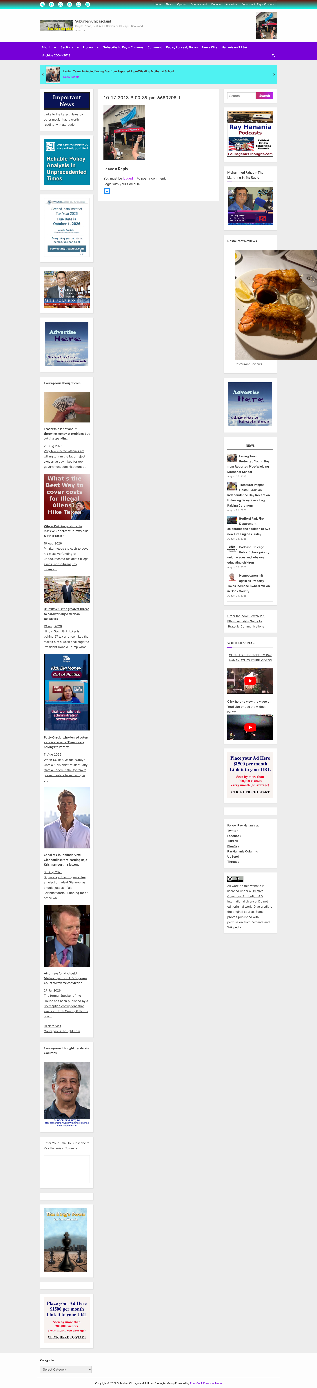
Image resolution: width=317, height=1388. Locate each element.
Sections (67, 47)
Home (157, 4)
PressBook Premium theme (206, 1383)
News (169, 4)
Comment (154, 47)
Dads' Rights (71, 76)
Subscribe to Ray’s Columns (258, 4)
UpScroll (233, 856)
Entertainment (199, 4)
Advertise (231, 4)
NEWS (250, 445)
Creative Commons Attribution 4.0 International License (245, 896)
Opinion (181, 4)
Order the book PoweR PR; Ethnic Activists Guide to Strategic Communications (246, 621)
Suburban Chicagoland (93, 21)
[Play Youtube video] (250, 681)
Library (88, 47)
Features (216, 4)
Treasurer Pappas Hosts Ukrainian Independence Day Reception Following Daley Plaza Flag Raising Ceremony (248, 495)
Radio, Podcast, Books (182, 47)
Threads (233, 861)
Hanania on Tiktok (234, 47)
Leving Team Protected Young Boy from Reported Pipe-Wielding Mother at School (118, 71)
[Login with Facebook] (107, 191)
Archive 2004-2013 (56, 55)
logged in (129, 178)
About (46, 47)
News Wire (210, 47)
